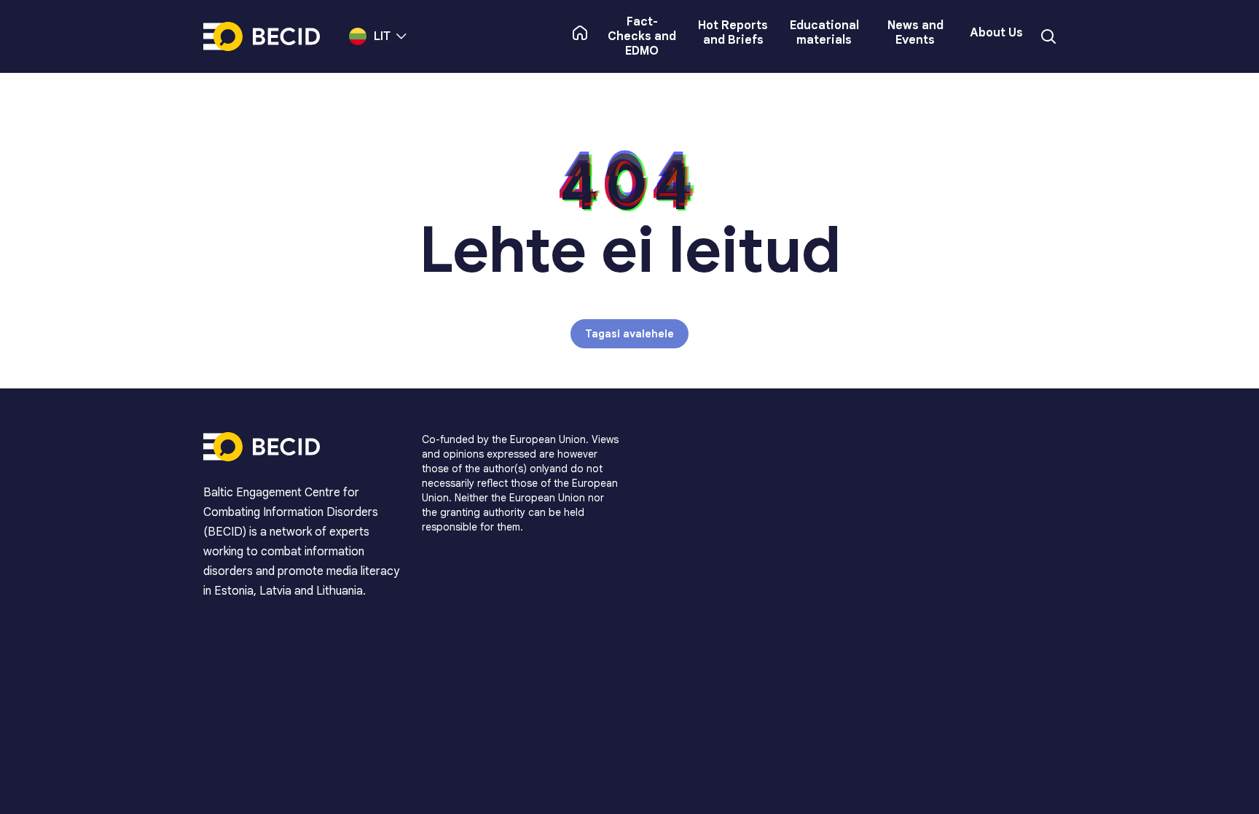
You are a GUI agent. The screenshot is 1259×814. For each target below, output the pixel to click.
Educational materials (824, 32)
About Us (996, 33)
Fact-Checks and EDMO (642, 36)
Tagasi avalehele (629, 333)
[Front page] (580, 33)
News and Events (915, 32)
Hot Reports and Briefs (733, 32)
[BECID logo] (261, 36)
